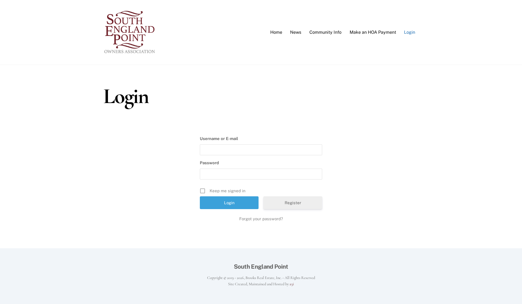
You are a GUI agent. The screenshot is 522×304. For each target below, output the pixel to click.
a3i (292, 284)
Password (209, 162)
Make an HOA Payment (373, 32)
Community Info (325, 32)
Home (276, 32)
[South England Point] (130, 52)
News (295, 32)
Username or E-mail (219, 138)
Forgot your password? (261, 218)
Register (293, 202)
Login (409, 32)
